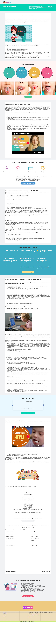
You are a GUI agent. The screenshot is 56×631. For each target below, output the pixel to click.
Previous (13, 405)
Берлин (4, 615)
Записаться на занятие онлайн (28, 183)
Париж (4, 617)
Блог (29, 618)
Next (43, 405)
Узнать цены (28, 96)
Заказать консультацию (28, 272)
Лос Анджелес (5, 613)
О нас (29, 616)
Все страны (5, 618)
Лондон (4, 616)
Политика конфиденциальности (34, 614)
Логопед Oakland (45, 571)
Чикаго (4, 614)
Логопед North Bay (11, 571)
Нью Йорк (4, 612)
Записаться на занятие (28, 596)
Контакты (30, 617)
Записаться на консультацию (28, 413)
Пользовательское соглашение (34, 615)
